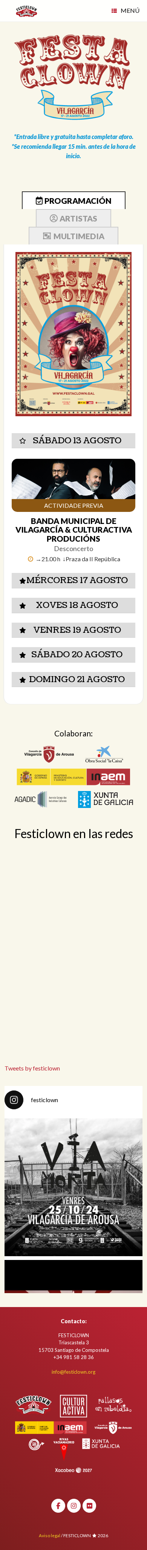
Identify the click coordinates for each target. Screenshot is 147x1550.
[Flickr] (89, 1506)
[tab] (74, 200)
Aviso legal (49, 1535)
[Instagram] (74, 1506)
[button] (73, 441)
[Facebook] (58, 1506)
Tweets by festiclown (32, 1068)
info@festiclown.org (73, 1372)
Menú (130, 10)
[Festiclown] (27, 11)
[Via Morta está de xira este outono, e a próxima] (73, 1187)
